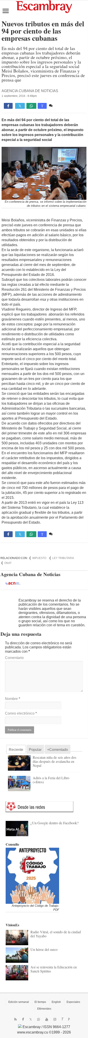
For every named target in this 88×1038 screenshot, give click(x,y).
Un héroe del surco (44, 949)
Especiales (73, 1002)
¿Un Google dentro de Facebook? (54, 822)
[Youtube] (47, 1019)
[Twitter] (30, 1019)
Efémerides (44, 1008)
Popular (35, 750)
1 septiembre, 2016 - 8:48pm (19, 96)
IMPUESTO (39, 558)
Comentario (14, 658)
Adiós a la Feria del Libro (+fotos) (51, 779)
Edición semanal (18, 1002)
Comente (61, 105)
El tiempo (40, 1002)
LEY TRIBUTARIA (63, 558)
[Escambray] (44, 6)
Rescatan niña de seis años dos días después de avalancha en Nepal (54, 761)
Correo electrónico (21, 713)
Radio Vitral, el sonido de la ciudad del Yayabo (55, 933)
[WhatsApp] (38, 1019)
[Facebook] (23, 1019)
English (56, 1002)
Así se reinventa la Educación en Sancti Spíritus (53, 969)
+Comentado (57, 750)
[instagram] (55, 1019)
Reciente (16, 750)
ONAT (8, 563)
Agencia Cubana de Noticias (30, 91)
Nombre (12, 699)
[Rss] (15, 1019)
